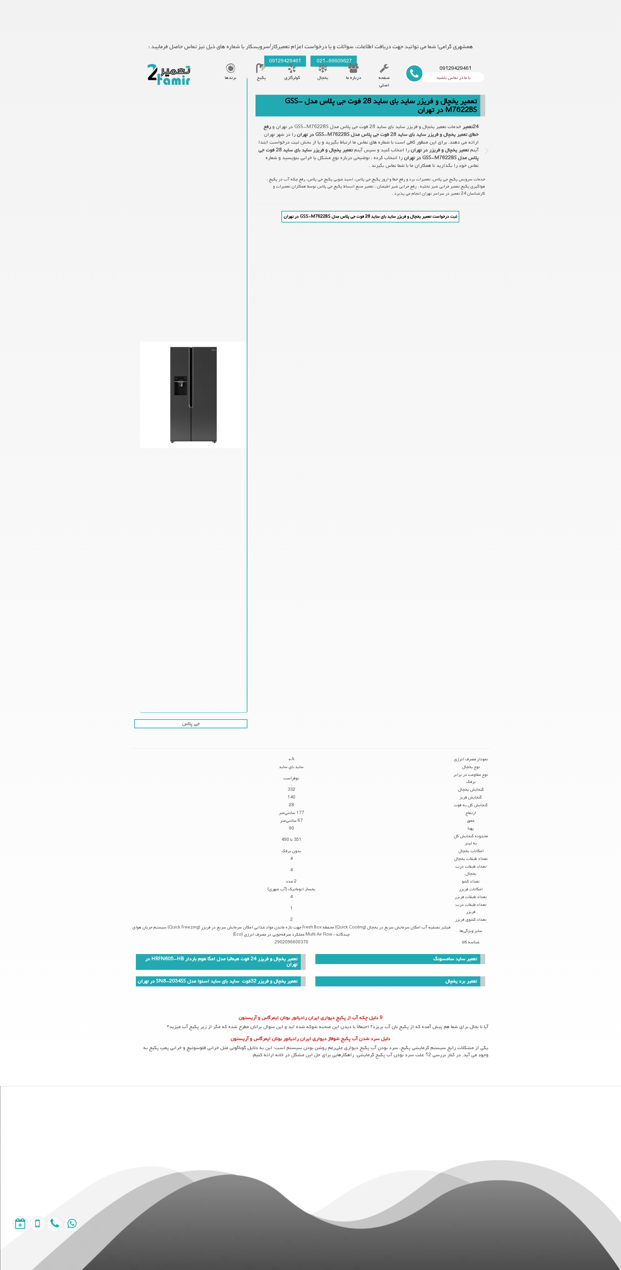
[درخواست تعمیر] (14, 1253)
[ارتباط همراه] (48, 1253)
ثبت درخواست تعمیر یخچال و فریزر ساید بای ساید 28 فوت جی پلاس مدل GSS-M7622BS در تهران (370, 216)
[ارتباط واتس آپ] (65, 1253)
